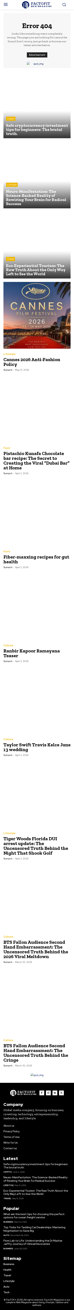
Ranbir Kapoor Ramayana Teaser (31, 653)
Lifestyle (12, 184)
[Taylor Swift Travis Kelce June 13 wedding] (37, 700)
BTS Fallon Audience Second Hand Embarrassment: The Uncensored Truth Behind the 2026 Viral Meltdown (35, 949)
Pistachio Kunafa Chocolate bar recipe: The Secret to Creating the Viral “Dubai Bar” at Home (36, 461)
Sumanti (7, 369)
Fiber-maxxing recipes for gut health (36, 559)
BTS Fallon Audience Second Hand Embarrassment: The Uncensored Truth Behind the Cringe (35, 1053)
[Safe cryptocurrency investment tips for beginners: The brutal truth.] (37, 105)
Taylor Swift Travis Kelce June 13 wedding (37, 747)
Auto (6, 1235)
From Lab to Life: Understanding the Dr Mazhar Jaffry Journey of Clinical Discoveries (32, 1242)
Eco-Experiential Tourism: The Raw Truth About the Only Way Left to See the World (35, 1192)
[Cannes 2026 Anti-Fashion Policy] (37, 315)
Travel (10, 258)
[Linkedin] (54, 1093)
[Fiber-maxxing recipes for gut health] (37, 512)
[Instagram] (48, 1093)
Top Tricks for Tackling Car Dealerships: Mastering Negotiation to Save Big (34, 1228)
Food (6, 448)
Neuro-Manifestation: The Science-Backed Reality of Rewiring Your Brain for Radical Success (35, 1179)
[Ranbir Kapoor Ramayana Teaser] (37, 606)
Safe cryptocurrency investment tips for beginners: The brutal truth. (35, 1165)
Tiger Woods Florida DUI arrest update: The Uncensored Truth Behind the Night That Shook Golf (35, 846)
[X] (61, 1093)
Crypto (10, 118)
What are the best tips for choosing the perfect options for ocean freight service (34, 1215)
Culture (8, 645)
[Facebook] (41, 1093)
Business (8, 1222)
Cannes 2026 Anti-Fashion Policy (31, 362)
